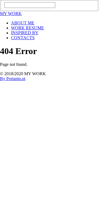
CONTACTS (23, 37)
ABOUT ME (22, 23)
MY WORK (11, 13)
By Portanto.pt (12, 78)
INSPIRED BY (24, 32)
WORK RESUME (27, 28)
